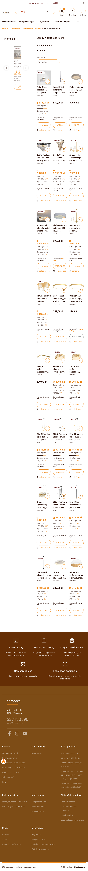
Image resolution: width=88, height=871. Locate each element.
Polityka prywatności (40, 849)
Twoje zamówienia (40, 802)
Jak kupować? (8, 777)
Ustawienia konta (39, 806)
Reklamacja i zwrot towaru (13, 763)
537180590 (17, 719)
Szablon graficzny (73, 867)
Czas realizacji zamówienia (72, 820)
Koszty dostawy (67, 815)
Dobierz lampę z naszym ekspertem (71, 765)
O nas (4, 839)
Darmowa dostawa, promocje (69, 808)
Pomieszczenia (15, 28)
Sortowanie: (41, 57)
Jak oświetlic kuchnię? (70, 758)
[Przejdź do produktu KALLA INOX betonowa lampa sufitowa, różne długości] (60, 78)
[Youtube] (25, 733)
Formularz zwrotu (9, 758)
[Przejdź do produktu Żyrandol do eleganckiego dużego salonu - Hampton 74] (76, 145)
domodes (5, 28)
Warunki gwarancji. (10, 753)
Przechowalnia (38, 811)
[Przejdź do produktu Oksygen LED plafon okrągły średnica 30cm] (60, 286)
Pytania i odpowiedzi (10, 772)
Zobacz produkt (60, 125)
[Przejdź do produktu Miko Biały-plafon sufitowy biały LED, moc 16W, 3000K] (76, 563)
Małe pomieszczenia (69, 753)
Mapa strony (37, 753)
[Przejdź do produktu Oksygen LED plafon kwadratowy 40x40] (44, 357)
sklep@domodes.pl (15, 723)
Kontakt (5, 834)
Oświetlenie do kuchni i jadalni (32, 28)
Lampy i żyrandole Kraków (13, 806)
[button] (84, 3)
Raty (4, 782)
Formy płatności (68, 802)
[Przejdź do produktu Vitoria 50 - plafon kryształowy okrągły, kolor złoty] (60, 357)
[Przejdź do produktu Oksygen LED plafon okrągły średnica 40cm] (76, 286)
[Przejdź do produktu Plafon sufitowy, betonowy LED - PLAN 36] (76, 78)
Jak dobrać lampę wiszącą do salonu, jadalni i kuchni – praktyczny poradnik (72, 775)
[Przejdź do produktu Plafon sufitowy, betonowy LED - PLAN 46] (60, 216)
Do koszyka (20, 86)
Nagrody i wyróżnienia (11, 844)
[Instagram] (17, 733)
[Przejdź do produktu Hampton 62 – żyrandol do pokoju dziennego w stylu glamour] (76, 216)
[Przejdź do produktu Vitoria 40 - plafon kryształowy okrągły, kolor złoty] (76, 357)
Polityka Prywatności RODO (43, 844)
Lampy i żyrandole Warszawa (14, 802)
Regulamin (36, 834)
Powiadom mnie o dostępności (60, 266)
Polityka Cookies (39, 839)
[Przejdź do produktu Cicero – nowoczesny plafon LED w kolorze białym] (60, 563)
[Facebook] (9, 733)
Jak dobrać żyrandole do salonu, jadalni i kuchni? (71, 785)
